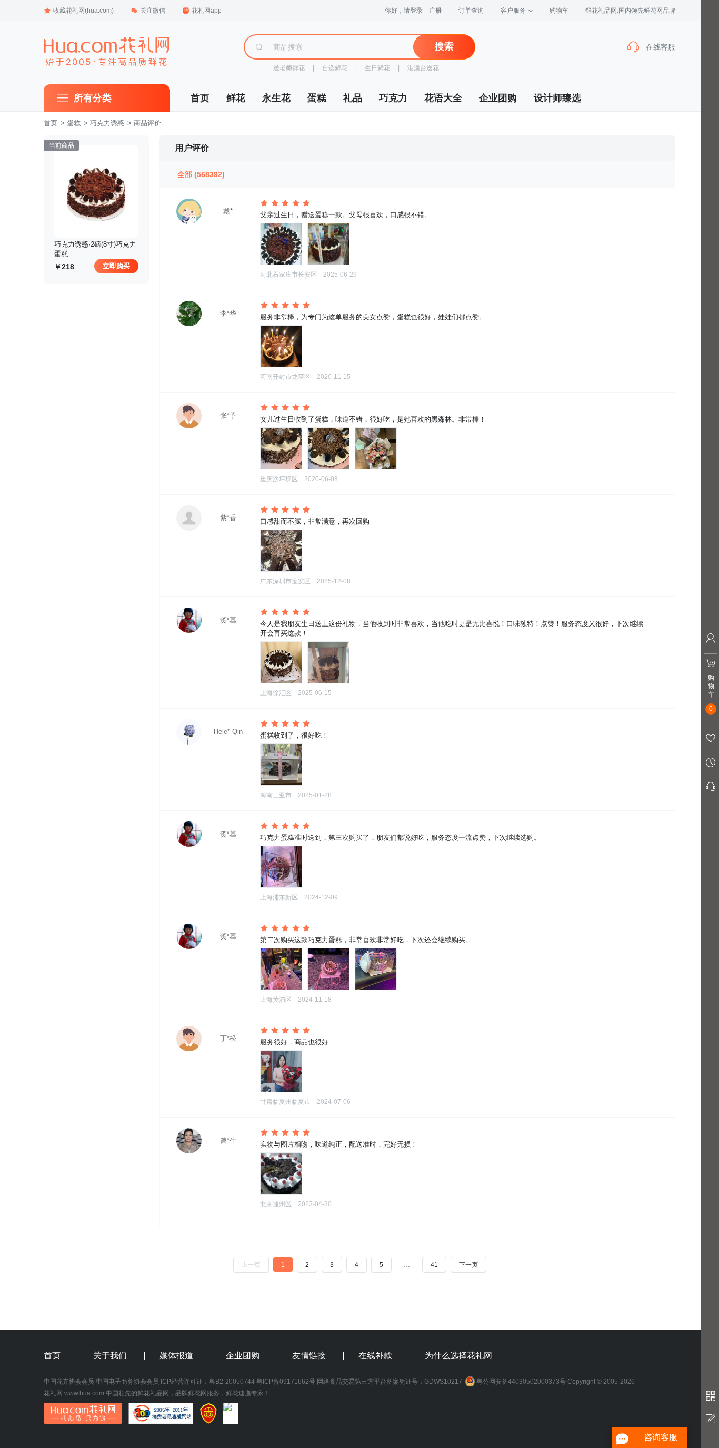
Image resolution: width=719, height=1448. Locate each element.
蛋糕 (316, 98)
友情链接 (309, 1356)
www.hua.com (84, 1393)
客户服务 (513, 10)
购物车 (559, 10)
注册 (435, 10)
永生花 (276, 98)
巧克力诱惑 (107, 123)
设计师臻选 (557, 98)
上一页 (251, 1264)
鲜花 (235, 98)
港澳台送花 (423, 68)
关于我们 (110, 1356)
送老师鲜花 (289, 68)
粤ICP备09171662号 (285, 1381)
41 (434, 1264)
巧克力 (393, 98)
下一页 (468, 1264)
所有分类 (93, 98)
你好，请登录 (404, 10)
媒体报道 (176, 1356)
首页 (200, 98)
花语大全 (443, 98)
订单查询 (471, 10)
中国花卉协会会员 (69, 1381)
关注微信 (152, 10)
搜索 (444, 46)
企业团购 (498, 98)
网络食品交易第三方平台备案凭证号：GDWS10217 (389, 1381)
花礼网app (207, 10)
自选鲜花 (334, 68)
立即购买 (116, 266)
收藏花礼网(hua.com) (83, 10)
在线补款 (375, 1356)
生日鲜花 (377, 68)
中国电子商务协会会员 (127, 1381)
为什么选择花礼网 (458, 1356)
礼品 (352, 98)
